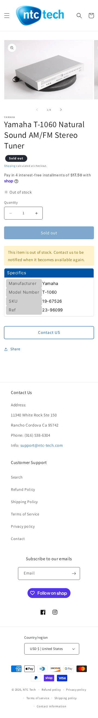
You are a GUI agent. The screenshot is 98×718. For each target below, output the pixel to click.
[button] (7, 16)
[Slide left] (37, 110)
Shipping (10, 166)
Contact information (51, 706)
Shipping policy (65, 698)
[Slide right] (61, 110)
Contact (18, 538)
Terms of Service (25, 514)
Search (17, 477)
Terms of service (37, 698)
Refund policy (51, 689)
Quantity (11, 202)
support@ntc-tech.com (41, 445)
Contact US (49, 332)
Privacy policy (23, 526)
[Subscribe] (74, 573)
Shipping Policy (24, 501)
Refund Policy (23, 489)
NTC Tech (29, 689)
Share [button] (15, 348)
